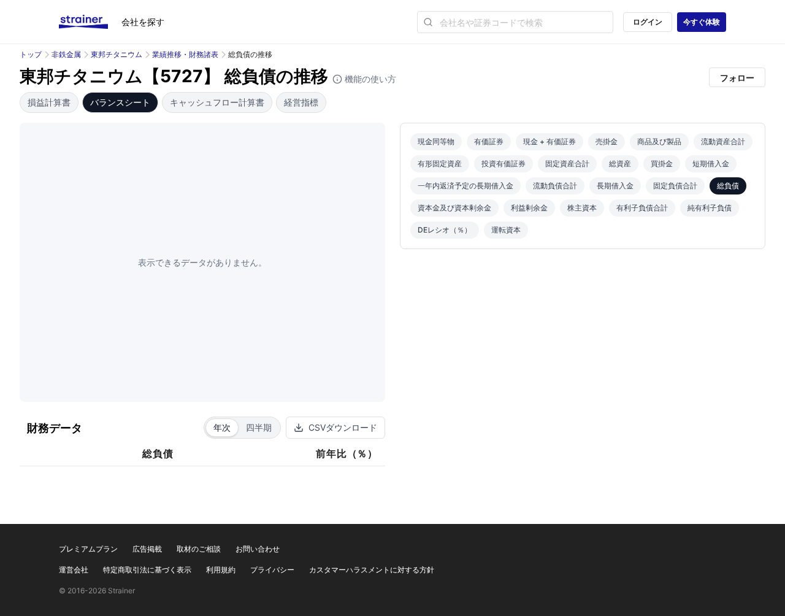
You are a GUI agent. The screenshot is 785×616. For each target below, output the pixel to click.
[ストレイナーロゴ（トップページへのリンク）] (90, 22)
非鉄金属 (66, 54)
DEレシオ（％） (445, 229)
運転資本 (506, 229)
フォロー (737, 77)
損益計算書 (49, 102)
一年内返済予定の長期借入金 (465, 185)
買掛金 (662, 163)
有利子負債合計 (642, 207)
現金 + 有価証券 (549, 141)
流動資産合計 (723, 141)
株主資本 (582, 207)
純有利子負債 (709, 207)
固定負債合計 (675, 185)
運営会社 (73, 569)
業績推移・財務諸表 (185, 54)
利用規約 (221, 569)
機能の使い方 (369, 79)
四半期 (259, 427)
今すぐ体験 (701, 21)
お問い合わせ (258, 548)
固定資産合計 (567, 163)
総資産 (620, 163)
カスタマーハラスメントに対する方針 (371, 569)
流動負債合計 (555, 185)
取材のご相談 (199, 548)
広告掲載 (147, 548)
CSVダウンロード (342, 427)
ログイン (647, 21)
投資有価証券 (503, 163)
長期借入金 (615, 185)
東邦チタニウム (116, 54)
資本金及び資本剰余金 (454, 207)
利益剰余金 (529, 207)
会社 (142, 22)
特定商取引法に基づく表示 (147, 569)
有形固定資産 (440, 163)
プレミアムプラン (88, 548)
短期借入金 (710, 163)
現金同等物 (436, 141)
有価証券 (489, 141)
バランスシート (120, 102)
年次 (222, 427)
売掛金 (606, 141)
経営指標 (301, 102)
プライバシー (272, 569)
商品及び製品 (659, 141)
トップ (31, 54)
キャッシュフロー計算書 (217, 102)
